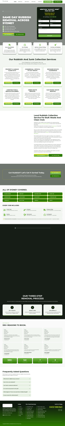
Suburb (39, 23)
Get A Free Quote (58, 1)
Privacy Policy (19, 423)
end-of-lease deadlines (44, 123)
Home (15, 1)
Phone (51, 23)
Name (39, 19)
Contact (40, 1)
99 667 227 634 (7, 415)
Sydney (47, 132)
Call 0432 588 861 (48, 1)
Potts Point (54, 126)
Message (40, 27)
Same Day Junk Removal (7, 412)
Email (51, 19)
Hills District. (36, 133)
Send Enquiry (49, 35)
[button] (25, 193)
